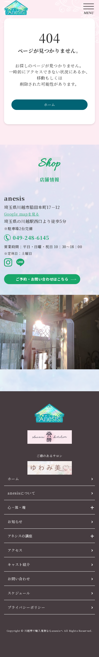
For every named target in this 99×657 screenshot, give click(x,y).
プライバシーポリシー (26, 607)
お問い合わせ (19, 578)
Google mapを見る (21, 214)
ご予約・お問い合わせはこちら (42, 279)
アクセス (15, 550)
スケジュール (19, 593)
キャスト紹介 (19, 564)
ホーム (49, 104)
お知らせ (15, 521)
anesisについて (21, 493)
